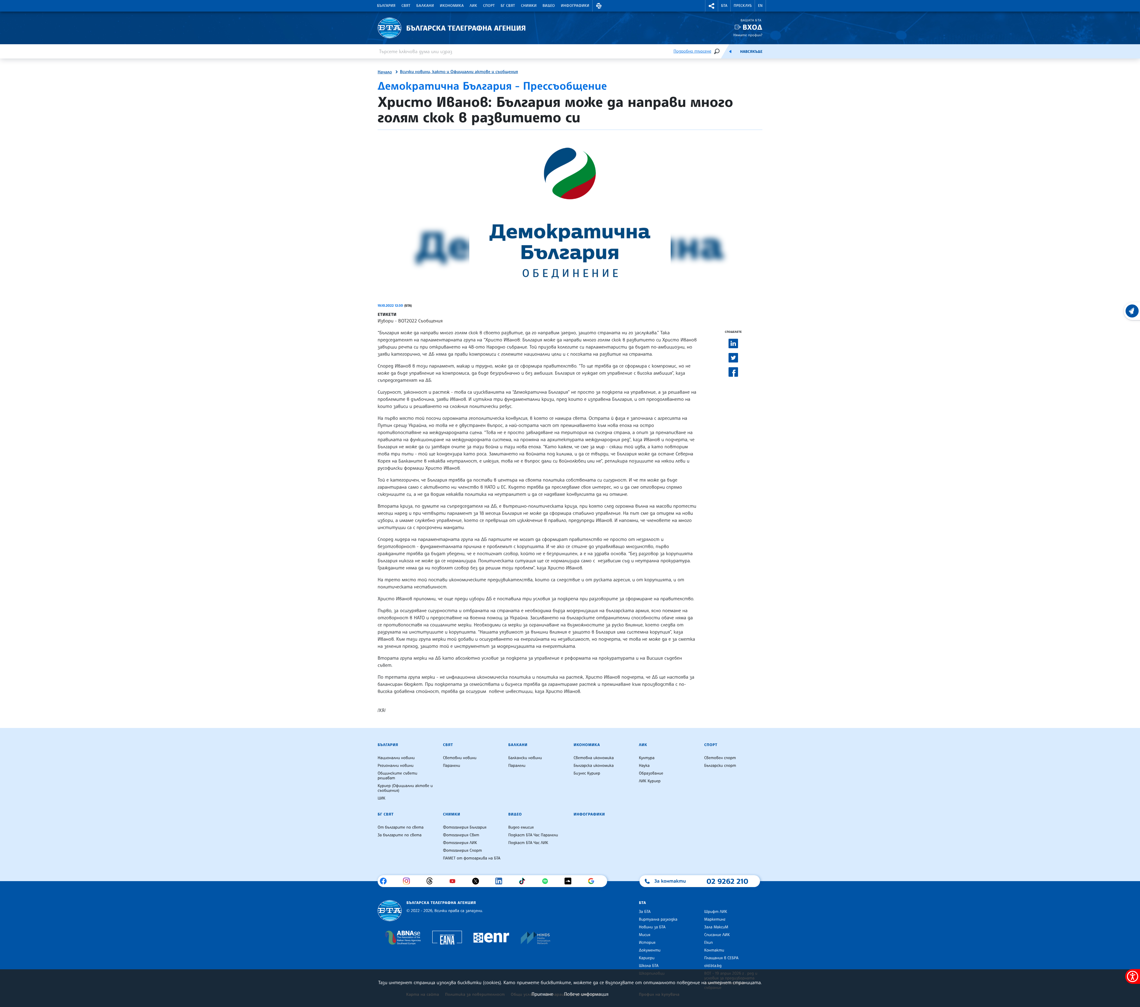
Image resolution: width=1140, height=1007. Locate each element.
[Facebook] (385, 881)
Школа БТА (648, 965)
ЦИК (381, 798)
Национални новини (396, 758)
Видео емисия (521, 827)
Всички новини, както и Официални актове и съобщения (459, 71)
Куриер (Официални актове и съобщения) (405, 788)
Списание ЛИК (717, 934)
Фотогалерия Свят (461, 835)
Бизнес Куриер (587, 773)
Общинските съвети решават (397, 775)
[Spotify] (547, 881)
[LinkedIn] (501, 881)
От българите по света (401, 827)
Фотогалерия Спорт (462, 850)
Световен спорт (720, 758)
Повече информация (586, 994)
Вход (752, 27)
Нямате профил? (747, 35)
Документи (650, 950)
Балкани (425, 5)
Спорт (489, 5)
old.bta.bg (713, 965)
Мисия (644, 934)
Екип (708, 942)
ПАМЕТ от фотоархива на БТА (471, 858)
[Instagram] (409, 881)
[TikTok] (524, 881)
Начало (385, 72)
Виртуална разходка (658, 919)
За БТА (644, 911)
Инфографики (575, 5)
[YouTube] (455, 881)
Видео (549, 5)
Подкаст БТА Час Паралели (533, 835)
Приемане (542, 994)
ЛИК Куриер (650, 781)
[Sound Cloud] (570, 881)
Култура (647, 758)
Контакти (714, 950)
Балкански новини (525, 758)
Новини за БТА (652, 927)
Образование (651, 773)
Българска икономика (594, 765)
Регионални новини (396, 765)
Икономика (452, 5)
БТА (724, 5)
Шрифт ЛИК (715, 911)
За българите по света (400, 835)
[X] (478, 881)
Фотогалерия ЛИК (460, 842)
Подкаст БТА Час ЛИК (528, 842)
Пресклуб (743, 5)
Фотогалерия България (465, 827)
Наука (644, 765)
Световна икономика (594, 758)
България (386, 5)
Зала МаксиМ (716, 927)
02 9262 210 (727, 881)
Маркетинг (714, 919)
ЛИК (473, 5)
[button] (599, 6)
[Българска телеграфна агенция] (390, 910)
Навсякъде (751, 51)
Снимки (529, 5)
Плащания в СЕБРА (721, 958)
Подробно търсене (692, 51)
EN (760, 5)
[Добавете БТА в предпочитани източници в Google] (593, 881)
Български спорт (720, 765)
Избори (385, 321)
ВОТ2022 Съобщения (420, 321)
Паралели (451, 765)
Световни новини (459, 758)
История (647, 942)
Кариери (647, 958)
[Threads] (432, 881)
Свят (405, 5)
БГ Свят (508, 5)
